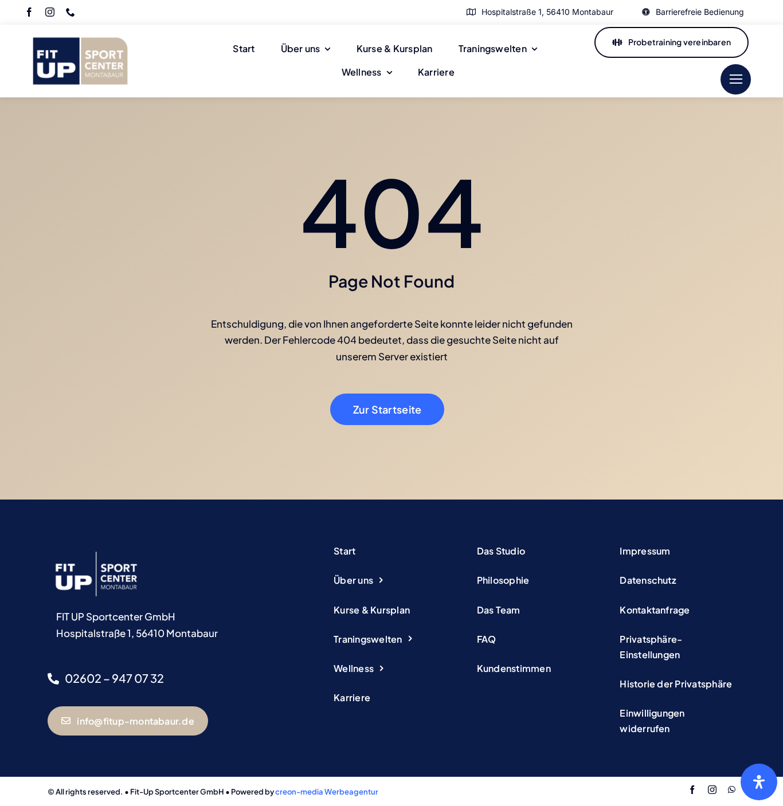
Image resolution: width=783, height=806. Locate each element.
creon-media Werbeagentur (326, 791)
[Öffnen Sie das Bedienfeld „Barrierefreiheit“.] (759, 782)
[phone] (70, 12)
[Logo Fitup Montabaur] (80, 29)
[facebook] (29, 12)
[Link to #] (736, 79)
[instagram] (49, 12)
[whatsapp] (731, 789)
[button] (677, 647)
